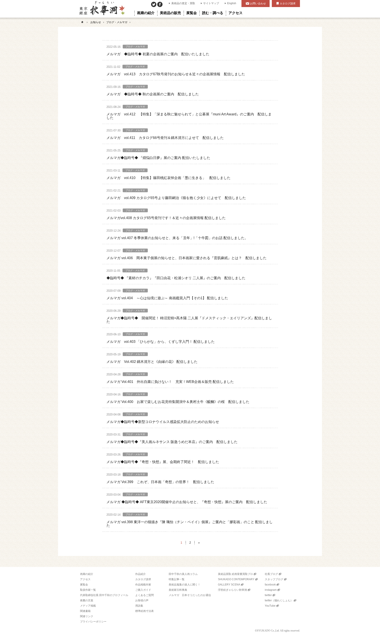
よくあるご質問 (144, 595)
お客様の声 (141, 600)
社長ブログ (271, 574)
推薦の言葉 (86, 600)
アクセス (85, 579)
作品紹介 (140, 574)
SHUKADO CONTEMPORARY (236, 579)
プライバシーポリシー (93, 621)
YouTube (270, 605)
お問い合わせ (258, 3)
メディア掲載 (88, 605)
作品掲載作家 (143, 584)
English (231, 3)
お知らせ (95, 22)
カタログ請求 (288, 3)
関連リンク (86, 616)
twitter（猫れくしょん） (279, 600)
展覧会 (84, 584)
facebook (270, 584)
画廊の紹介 (86, 574)
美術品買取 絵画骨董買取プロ (235, 574)
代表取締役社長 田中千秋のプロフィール (104, 595)
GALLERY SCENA (229, 584)
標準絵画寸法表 (144, 611)
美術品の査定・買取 (183, 3)
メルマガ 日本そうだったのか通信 (190, 595)
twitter (268, 595)
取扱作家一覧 (88, 589)
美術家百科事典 (178, 589)
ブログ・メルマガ (116, 22)
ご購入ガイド (143, 589)
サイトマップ (211, 3)
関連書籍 (85, 611)
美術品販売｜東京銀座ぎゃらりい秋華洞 (102, 9)
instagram (271, 589)
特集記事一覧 (177, 579)
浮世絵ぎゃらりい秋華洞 (232, 589)
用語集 (139, 605)
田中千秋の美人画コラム (183, 574)
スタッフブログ (274, 579)
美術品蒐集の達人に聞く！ (184, 584)
